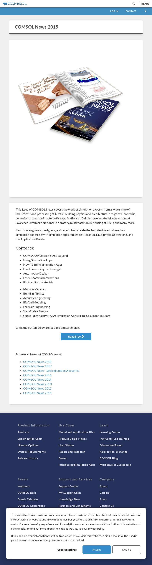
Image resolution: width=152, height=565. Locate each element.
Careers (105, 493)
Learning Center (110, 432)
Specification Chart (30, 439)
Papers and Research (72, 452)
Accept (96, 549)
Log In (114, 11)
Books (63, 458)
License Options (28, 445)
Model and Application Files (77, 432)
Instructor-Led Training (114, 439)
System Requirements (32, 452)
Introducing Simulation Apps (77, 465)
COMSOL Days (27, 493)
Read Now (75, 336)
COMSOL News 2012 (37, 388)
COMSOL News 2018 (37, 361)
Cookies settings (67, 549)
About (104, 486)
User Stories (66, 445)
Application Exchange (114, 452)
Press (103, 499)
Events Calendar (28, 499)
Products (23, 432)
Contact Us (107, 505)
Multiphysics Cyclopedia (115, 465)
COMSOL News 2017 (37, 366)
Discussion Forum (111, 445)
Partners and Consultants (75, 505)
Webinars (24, 486)
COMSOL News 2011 (37, 393)
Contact (131, 11)
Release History (28, 458)
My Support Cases (70, 493)
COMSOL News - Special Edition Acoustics (51, 370)
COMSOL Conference (31, 505)
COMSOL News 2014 (37, 379)
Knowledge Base (69, 499)
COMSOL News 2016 (37, 375)
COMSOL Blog (109, 458)
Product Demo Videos (73, 439)
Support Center (68, 486)
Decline (126, 549)
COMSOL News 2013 (37, 384)
